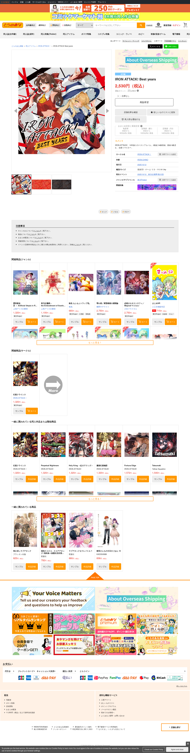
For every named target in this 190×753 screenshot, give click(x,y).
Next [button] (107, 111)
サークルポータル (39, 2)
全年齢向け (30, 25)
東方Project (18, 316)
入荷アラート (169, 154)
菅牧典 (88, 314)
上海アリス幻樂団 (20, 308)
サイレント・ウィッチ (131, 41)
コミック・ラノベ (124, 34)
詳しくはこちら (182, 686)
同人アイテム (69, 34)
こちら (37, 230)
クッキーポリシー (59, 729)
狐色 (70, 306)
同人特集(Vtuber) (48, 34)
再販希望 (144, 102)
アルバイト (102, 2)
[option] (61, 111)
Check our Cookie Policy (154, 749)
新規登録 (167, 25)
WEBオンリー (63, 2)
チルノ (171, 314)
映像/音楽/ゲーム (158, 34)
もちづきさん (146, 41)
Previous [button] (15, 111)
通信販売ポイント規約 (83, 726)
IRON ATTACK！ (20, 398)
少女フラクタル (130, 308)
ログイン (176, 25)
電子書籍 (176, 34)
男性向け (56, 25)
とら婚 (27, 2)
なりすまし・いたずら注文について (111, 729)
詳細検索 (149, 25)
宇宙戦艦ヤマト (170, 41)
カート (33, 321)
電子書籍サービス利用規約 (108, 726)
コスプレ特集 (103, 34)
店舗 (21, 2)
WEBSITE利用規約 (41, 726)
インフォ (14, 2)
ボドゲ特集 (86, 34)
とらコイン (52, 2)
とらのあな (5, 2)
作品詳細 (32, 479)
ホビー (141, 34)
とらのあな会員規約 (61, 726)
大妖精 (164, 314)
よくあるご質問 (76, 2)
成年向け (42, 25)
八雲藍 (81, 314)
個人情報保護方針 (40, 729)
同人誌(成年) (28, 34)
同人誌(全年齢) (9, 34)
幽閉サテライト (103, 306)
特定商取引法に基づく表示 (82, 729)
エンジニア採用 (90, 2)
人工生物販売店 (158, 306)
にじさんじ (182, 41)
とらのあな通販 (17, 46)
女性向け (67, 25)
